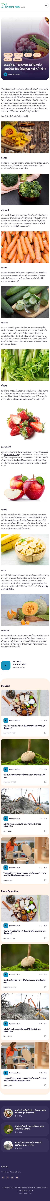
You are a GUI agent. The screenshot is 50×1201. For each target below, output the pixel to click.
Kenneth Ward (20, 664)
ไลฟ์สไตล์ (17, 59)
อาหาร (37, 55)
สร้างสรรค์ (18, 55)
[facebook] (3, 1177)
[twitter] (17, 1177)
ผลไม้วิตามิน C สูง (11, 455)
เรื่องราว (7, 59)
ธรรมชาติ (8, 55)
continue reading (19, 667)
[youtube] (12, 1177)
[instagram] (8, 1177)
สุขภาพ (28, 55)
